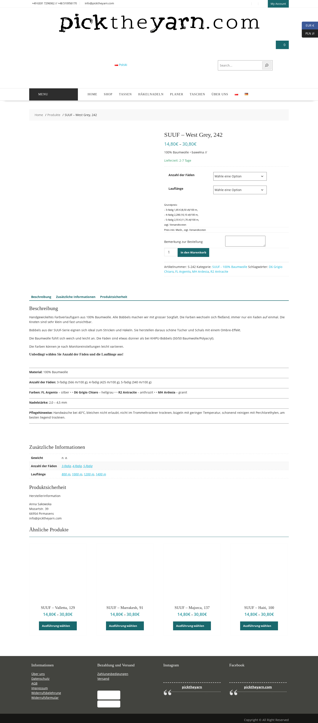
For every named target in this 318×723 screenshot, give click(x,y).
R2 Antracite (219, 271)
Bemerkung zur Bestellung (183, 242)
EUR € (308, 25)
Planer (176, 94)
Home (92, 94)
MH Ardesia (200, 271)
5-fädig (88, 466)
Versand (103, 679)
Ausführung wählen (56, 626)
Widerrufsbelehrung (46, 693)
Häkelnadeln (151, 94)
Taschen (197, 94)
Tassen (125, 94)
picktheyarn (192, 687)
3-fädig (66, 466)
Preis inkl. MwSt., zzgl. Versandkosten (185, 229)
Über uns (220, 94)
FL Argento (183, 271)
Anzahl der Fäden (181, 175)
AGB (34, 683)
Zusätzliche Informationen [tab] (75, 297)
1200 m (89, 474)
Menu (43, 94)
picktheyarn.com (258, 687)
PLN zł (308, 33)
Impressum (39, 688)
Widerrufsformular (45, 698)
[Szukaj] (267, 65)
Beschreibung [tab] (41, 297)
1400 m (101, 474)
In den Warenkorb (193, 252)
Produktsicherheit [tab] (113, 297)
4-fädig (77, 466)
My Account (278, 4)
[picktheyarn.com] (159, 33)
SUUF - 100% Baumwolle (229, 267)
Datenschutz (40, 679)
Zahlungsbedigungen (112, 674)
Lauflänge (176, 188)
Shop (108, 94)
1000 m (77, 474)
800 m (66, 474)
